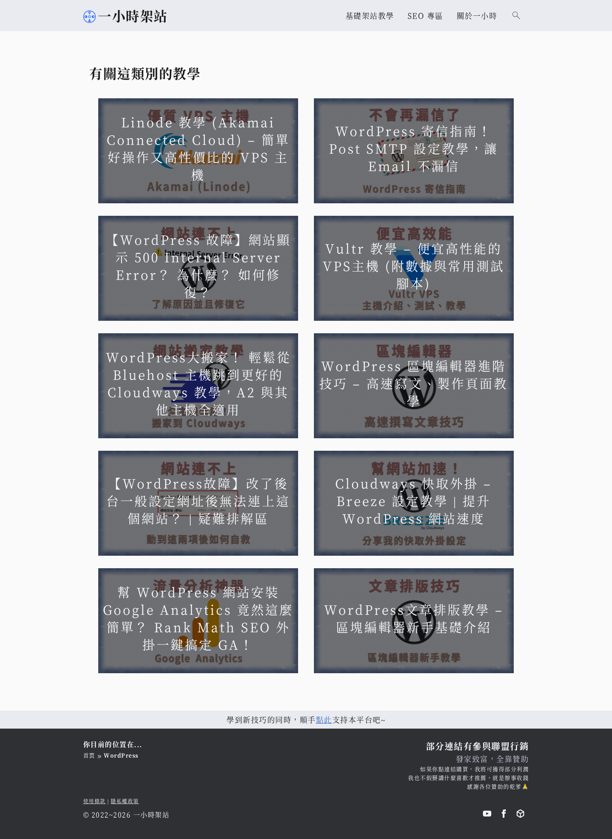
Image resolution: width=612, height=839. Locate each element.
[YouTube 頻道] (487, 815)
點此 (324, 719)
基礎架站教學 (370, 15)
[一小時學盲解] (520, 815)
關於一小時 (477, 15)
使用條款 (94, 800)
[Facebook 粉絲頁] (503, 815)
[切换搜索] (516, 15)
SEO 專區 (425, 15)
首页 (89, 755)
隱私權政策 (125, 800)
